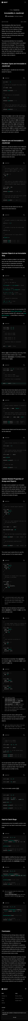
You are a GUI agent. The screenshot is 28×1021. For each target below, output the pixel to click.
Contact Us (4, 996)
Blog (11, 9)
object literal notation (16, 311)
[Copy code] (24, 78)
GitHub (3, 1002)
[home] (5, 2)
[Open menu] (25, 2)
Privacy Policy (18, 996)
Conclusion (6, 931)
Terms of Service (19, 998)
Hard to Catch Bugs (9, 819)
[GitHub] (25, 989)
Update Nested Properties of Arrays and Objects (12, 480)
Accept (14, 1017)
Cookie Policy (18, 1000)
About (3, 998)
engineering (16, 10)
